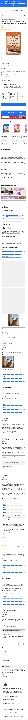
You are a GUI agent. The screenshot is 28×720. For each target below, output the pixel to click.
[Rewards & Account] (7, 11)
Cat (2, 19)
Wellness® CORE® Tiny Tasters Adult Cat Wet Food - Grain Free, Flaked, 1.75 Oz (6, 136)
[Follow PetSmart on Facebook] (5, 681)
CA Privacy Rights (4, 703)
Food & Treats (7, 19)
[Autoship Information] (15, 85)
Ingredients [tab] (14, 152)
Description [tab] (5, 152)
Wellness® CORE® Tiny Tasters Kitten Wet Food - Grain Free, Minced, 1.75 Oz (17, 136)
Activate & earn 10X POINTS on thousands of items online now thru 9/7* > (13, 3)
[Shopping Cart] (24, 11)
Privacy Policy (3, 696)
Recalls (2, 692)
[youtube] (22, 681)
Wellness (3, 27)
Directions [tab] (22, 152)
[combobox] (13, 15)
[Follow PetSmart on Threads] (14, 681)
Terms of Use (3, 694)
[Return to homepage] (15, 10)
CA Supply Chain (4, 701)
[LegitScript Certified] (7, 686)
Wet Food (13, 19)
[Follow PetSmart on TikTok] (18, 681)
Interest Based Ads (4, 698)
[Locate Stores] (21, 11)
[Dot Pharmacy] (16, 686)
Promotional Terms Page (18, 661)
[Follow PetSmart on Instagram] (9, 681)
